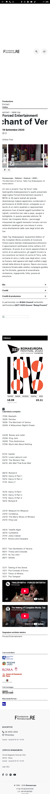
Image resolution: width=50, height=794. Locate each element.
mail (3, 767)
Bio (3, 285)
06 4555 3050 (11, 732)
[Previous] (6, 156)
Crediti (5, 290)
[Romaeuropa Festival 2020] (25, 343)
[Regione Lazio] (8, 663)
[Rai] (4, 704)
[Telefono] (10, 2)
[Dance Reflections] (7, 692)
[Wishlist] (3, 2)
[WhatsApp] (13, 2)
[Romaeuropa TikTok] (35, 2)
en (47, 2)
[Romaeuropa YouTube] (31, 2)
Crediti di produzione (11, 296)
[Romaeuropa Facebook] (22, 2)
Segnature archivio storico (14, 632)
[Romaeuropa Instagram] (25, 2)
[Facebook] (3, 774)
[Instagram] (7, 774)
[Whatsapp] (9, 170)
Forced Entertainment (12, 636)
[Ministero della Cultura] (7, 657)
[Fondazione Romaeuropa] (11, 51)
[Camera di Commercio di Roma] (12, 675)
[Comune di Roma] (9, 669)
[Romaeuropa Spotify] (28, 2)
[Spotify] (10, 774)
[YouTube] (14, 774)
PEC (8, 767)
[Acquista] (7, 2)
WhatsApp (9, 735)
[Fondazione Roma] (7, 681)
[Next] (44, 156)
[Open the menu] (44, 51)
